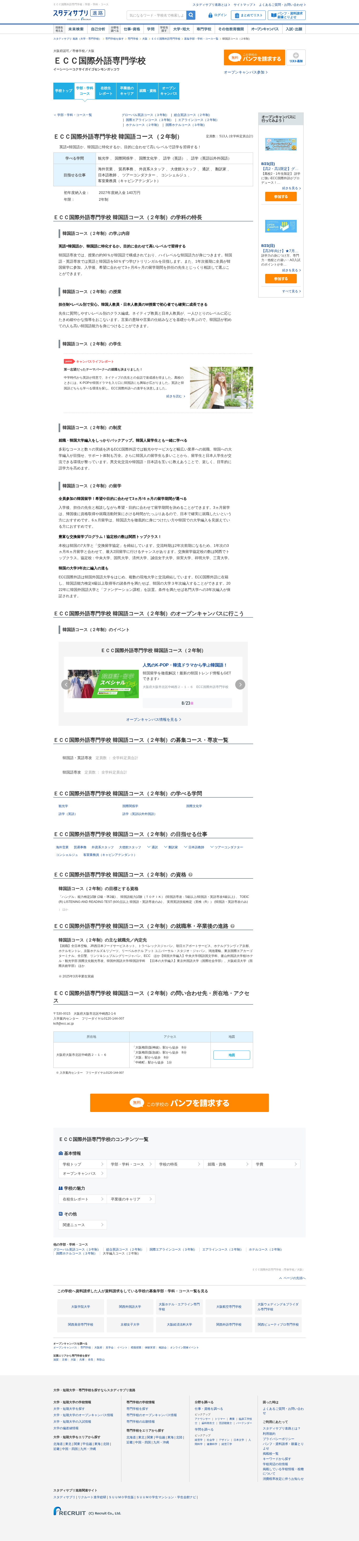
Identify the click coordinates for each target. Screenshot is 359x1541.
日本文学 (239, 1439)
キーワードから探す (277, 1459)
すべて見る (290, 291)
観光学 (63, 806)
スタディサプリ (64, 1497)
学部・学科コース (84, 91)
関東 (77, 1444)
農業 (232, 1418)
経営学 (199, 1439)
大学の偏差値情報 (66, 1428)
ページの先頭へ (295, 1278)
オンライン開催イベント (184, 1347)
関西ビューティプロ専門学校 (278, 1324)
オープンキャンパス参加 (244, 72)
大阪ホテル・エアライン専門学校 (179, 1306)
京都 (64, 1359)
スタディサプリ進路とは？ (282, 1428)
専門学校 (204, 29)
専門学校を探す (114, 38)
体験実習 (150, 1347)
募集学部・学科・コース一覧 (201, 38)
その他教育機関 (231, 29)
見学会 (110, 1347)
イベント (122, 1347)
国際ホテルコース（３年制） (186, 125)
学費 (259, 1164)
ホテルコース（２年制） (143, 125)
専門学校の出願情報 (140, 1421)
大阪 (144, 38)
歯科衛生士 (208, 1423)
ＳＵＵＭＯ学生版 (121, 1497)
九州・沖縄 (88, 1449)
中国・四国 (70, 1449)
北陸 (106, 1444)
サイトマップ (243, 5)
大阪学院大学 (80, 1307)
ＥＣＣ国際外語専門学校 (165, 38)
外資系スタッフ (103, 847)
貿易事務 (80, 847)
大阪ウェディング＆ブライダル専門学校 (278, 1306)
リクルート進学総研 (92, 1497)
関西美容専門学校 (80, 1324)
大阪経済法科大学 (179, 1324)
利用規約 (269, 1434)
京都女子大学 (130, 1324)
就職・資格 (147, 91)
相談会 (163, 1347)
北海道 (58, 1444)
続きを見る (290, 188)
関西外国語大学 (130, 1307)
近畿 (56, 1449)
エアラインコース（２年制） (198, 120)
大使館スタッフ (130, 847)
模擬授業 (136, 1347)
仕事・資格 (131, 29)
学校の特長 (168, 1164)
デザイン (224, 1439)
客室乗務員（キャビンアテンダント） (110, 855)
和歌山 (101, 1359)
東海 (97, 1444)
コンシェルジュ (67, 855)
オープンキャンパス (265, 29)
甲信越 (87, 1444)
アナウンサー (203, 1418)
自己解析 (98, 29)
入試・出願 (294, 29)
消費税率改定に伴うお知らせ (283, 1479)
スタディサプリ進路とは (210, 5)
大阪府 (98, 1347)
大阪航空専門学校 (229, 1307)
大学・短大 (181, 29)
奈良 (90, 1359)
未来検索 (76, 29)
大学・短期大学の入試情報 (72, 1421)
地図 (232, 1055)
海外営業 (62, 847)
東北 (68, 1444)
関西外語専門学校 (229, 1324)
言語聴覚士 (225, 1423)
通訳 (155, 847)
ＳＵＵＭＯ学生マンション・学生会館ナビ (166, 1497)
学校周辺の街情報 (275, 1464)
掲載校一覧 (271, 1453)
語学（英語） (68, 814)
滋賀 (56, 1359)
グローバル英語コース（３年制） (145, 115)
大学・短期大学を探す (69, 1409)
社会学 (211, 1439)
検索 (191, 15)
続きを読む (174, 396)
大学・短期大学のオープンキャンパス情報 (83, 1415)
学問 (150, 29)
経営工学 (227, 1444)
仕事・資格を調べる (209, 1409)
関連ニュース (74, 1225)
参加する (281, 197)
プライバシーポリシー (278, 1439)
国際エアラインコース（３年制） (149, 120)
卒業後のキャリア (127, 91)
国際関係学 (130, 806)
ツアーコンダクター (229, 847)
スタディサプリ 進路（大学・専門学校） (77, 38)
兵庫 (82, 1359)
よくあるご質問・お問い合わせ (281, 5)
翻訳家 (173, 847)
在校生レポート (106, 91)
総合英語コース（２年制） (193, 115)
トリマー (220, 1418)
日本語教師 (196, 847)
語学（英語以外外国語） (139, 814)
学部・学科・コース (127, 1164)
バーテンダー (244, 1423)
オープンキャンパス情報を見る (152, 719)
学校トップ (63, 91)
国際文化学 (194, 806)
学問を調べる (204, 1429)
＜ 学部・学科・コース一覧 (72, 115)
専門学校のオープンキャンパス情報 (151, 1415)
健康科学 (212, 1444)
